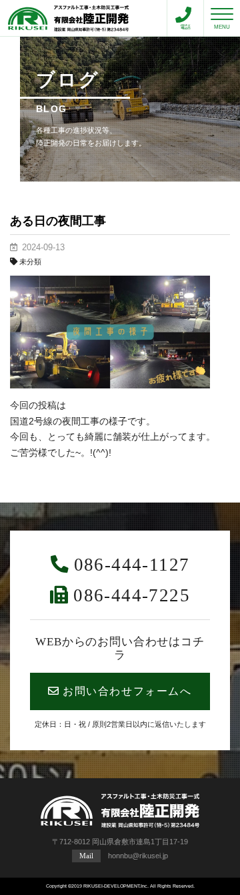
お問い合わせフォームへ (127, 691)
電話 (185, 26)
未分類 (30, 262)
